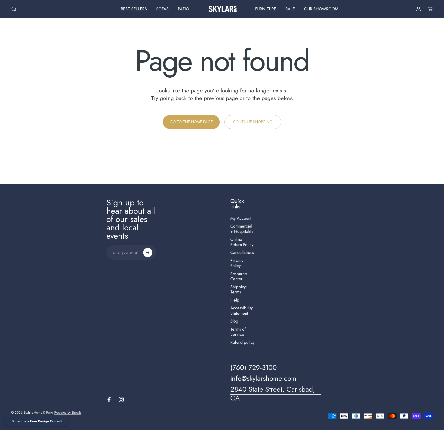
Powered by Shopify (67, 412)
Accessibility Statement (241, 310)
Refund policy (242, 342)
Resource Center (238, 276)
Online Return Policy (241, 242)
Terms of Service (238, 332)
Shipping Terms (238, 289)
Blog (234, 321)
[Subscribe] (147, 252)
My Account (240, 218)
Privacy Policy (236, 263)
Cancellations (242, 252)
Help (234, 300)
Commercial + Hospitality (241, 229)
